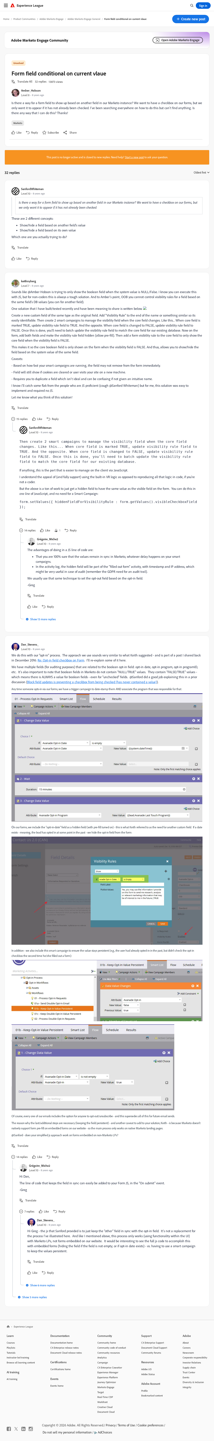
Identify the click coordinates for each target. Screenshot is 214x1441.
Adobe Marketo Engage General (84, 18)
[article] (106, 224)
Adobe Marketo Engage (51, 18)
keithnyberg (28, 281)
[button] (190, 19)
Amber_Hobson (31, 90)
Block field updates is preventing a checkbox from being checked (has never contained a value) (92, 682)
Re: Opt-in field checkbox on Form (61, 660)
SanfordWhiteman (32, 189)
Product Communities (24, 18)
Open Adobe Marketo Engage (180, 40)
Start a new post (134, 157)
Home (6, 18)
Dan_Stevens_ (30, 644)
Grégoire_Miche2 (47, 539)
